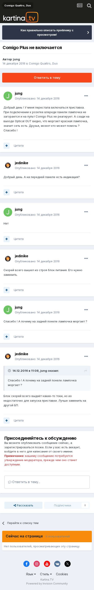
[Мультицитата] (6, 146)
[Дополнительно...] (86, 96)
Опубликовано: (37, 98)
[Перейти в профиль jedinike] (7, 165)
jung (16, 59)
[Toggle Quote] (10, 370)
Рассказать (24, 505)
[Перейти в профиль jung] (7, 96)
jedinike (21, 163)
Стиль (45, 574)
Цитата (19, 145)
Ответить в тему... (25, 482)
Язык (30, 574)
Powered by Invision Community (47, 583)
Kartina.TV (47, 579)
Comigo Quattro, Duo (43, 63)
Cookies (62, 574)
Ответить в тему (47, 77)
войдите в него (15, 451)
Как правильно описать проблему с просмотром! (47, 32)
